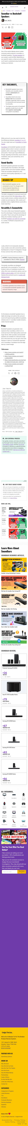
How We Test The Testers (8, 1068)
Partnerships (4, 1075)
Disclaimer (21, 1122)
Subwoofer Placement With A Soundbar (4, 510)
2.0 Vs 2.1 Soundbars (4, 530)
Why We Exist (5, 1063)
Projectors (4, 824)
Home (4, 10)
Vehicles (3, 1107)
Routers (24, 815)
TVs (4, 798)
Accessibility (7, 1120)
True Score (21, 444)
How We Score (5, 1070)
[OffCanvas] (2, 7)
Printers (23, 807)
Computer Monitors (6, 1100)
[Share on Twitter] (2, 27)
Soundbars (4, 147)
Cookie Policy (10, 1122)
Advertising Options (6, 1056)
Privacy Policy (19, 1120)
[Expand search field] (25, 7)
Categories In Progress (7, 1091)
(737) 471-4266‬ (5, 1046)
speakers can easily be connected (16, 218)
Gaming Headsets (6, 1102)
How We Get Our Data (7, 1066)
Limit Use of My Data (7, 1081)
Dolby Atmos (18, 196)
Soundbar (23, 10)
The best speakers (17, 55)
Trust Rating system (8, 444)
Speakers (17, 10)
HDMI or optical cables (7, 273)
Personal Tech (10, 10)
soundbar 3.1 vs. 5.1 (20, 140)
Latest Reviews (5, 1093)
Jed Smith (18, 431)
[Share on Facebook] (9, 27)
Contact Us (4, 1084)
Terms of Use (22, 1124)
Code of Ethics (13, 498)
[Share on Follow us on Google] (12, 27)
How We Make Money (7, 1072)
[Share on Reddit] (5, 27)
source (22, 259)
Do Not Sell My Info (6, 1079)
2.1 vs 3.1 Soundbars (4, 519)
